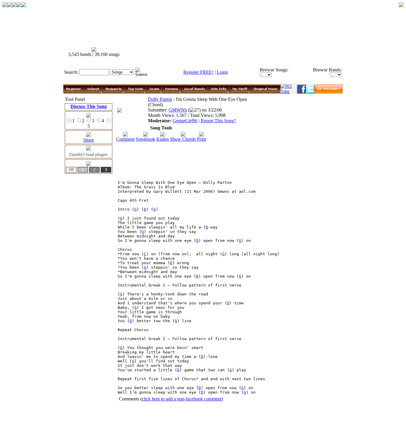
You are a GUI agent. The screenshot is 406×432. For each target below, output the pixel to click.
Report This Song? (218, 120)
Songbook (145, 139)
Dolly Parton (160, 99)
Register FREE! (198, 72)
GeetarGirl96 (185, 120)
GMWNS (178, 109)
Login (222, 72)
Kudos (162, 139)
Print (201, 139)
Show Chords (183, 139)
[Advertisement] (235, 52)
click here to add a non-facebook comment (181, 398)
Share (88, 140)
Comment (125, 139)
